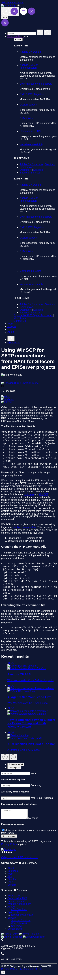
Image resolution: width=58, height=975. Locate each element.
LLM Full (37, 969)
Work (10, 323)
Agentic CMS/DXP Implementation (30, 66)
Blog (10, 876)
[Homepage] (8, 849)
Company (35, 785)
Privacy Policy (9, 844)
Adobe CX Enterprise (31, 164)
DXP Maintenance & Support (36, 83)
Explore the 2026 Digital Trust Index (33, 315)
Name (33, 773)
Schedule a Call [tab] (16, 764)
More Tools (20, 318)
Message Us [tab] (14, 767)
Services (50, 164)
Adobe (11, 906)
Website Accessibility (31, 144)
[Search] (10, 11)
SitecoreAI (17, 926)
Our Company (29, 863)
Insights (11, 326)
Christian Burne (30, 383)
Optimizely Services (22, 915)
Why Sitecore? (19, 923)
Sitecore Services (20, 920)
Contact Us (20, 321)
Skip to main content (12, 2)
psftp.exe (29, 494)
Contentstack (27, 167)
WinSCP (43, 494)
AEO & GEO (26, 118)
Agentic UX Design (30, 51)
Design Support (28, 104)
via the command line (24, 527)
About (10, 332)
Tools (10, 329)
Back (4, 17)
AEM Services (19, 909)
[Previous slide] (5, 757)
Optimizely (25, 170)
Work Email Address (41, 798)
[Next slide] (13, 757)
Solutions (12, 871)
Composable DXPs (30, 131)
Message (33, 818)
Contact (11, 884)
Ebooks (11, 879)
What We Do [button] (14, 36)
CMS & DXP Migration (32, 94)
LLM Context (24, 969)
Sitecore (24, 172)
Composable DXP (17, 898)
